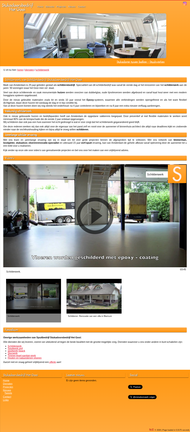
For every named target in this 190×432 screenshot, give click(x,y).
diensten (29, 70)
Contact (81, 6)
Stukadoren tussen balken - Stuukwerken (141, 62)
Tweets (8, 393)
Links (6, 400)
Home (40, 6)
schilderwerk (42, 70)
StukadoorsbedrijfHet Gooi (17, 7)
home (20, 70)
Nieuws (71, 6)
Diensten (50, 6)
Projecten (61, 6)
